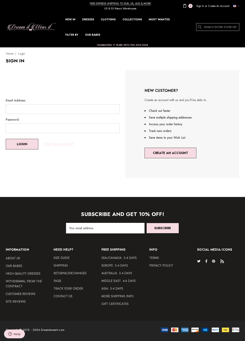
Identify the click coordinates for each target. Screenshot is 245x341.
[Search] (200, 27)
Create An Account (218, 6)
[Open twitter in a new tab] (199, 261)
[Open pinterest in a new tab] (214, 261)
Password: (12, 120)
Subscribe (162, 228)
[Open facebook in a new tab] (206, 261)
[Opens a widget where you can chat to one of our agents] (14, 334)
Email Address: (16, 100)
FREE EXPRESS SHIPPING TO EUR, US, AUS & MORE (120, 3)
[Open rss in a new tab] (223, 261)
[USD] (235, 6)
